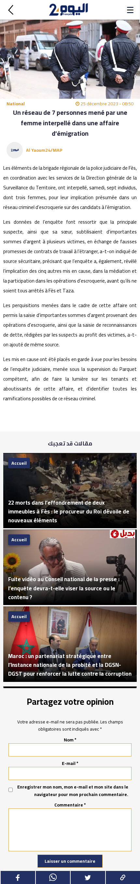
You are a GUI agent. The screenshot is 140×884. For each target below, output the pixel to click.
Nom (70, 739)
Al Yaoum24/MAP (44, 150)
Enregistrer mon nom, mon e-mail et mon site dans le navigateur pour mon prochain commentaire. (72, 790)
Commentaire (70, 804)
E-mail (70, 763)
